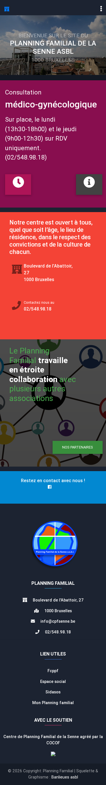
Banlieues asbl (64, 777)
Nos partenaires (77, 447)
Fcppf (53, 670)
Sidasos (53, 692)
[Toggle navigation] (101, 9)
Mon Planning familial (53, 702)
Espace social (53, 681)
